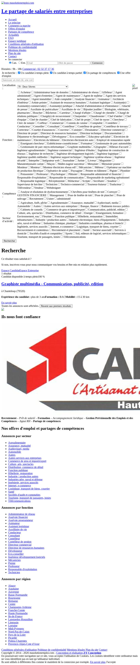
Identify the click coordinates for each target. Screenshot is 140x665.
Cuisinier (77, 129)
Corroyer (112, 191)
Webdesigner (54, 187)
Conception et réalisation (78, 652)
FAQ (11, 37)
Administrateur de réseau (85, 92)
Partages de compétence (21, 31)
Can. (14, 62)
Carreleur (65, 112)
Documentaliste (113, 133)
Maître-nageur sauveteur (71, 163)
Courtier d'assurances (43, 129)
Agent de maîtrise (92, 95)
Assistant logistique (99, 102)
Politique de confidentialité (22, 47)
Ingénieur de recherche (41, 153)
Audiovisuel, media (107, 202)
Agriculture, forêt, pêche (34, 202)
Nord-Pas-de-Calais (18, 631)
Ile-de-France (15, 616)
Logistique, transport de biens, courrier (97, 226)
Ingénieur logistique (107, 153)
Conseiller (38, 126)
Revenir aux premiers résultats (56, 306)
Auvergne (13, 591)
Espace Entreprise (29, 270)
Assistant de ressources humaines (68, 102)
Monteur (35, 167)
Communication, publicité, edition (106, 209)
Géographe (100, 146)
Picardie (12, 637)
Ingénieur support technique (66, 157)
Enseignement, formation (109, 213)
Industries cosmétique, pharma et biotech (101, 223)
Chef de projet (82, 119)
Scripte (86, 181)
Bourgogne (14, 597)
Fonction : (7, 139)
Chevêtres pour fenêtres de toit (87, 191)
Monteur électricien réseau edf (59, 167)
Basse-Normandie (17, 594)
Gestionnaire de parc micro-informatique (42, 146)
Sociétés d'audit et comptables (46, 233)
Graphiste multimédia (79, 146)
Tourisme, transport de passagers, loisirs (29, 497)
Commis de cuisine (77, 123)
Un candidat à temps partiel (67, 72)
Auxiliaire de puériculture (44, 109)
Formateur (86, 143)
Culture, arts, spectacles (20, 464)
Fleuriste (47, 216)
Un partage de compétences (101, 72)
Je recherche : (9, 72)
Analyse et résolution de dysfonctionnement (44, 191)
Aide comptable (63, 99)
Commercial (56, 123)
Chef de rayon (101, 119)
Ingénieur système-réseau (97, 157)
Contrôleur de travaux (116, 126)
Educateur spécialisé (99, 136)
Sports (68, 233)
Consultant (53, 126)
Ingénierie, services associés (23, 482)
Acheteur (26, 92)
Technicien (51, 184)
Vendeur (38, 187)
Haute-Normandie (18, 613)
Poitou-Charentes (17, 640)
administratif (64, 198)
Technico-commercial (72, 184)
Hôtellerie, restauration (90, 216)
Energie (88, 213)
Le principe (14, 22)
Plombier (125, 170)
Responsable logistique (33, 181)
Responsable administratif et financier (101, 174)
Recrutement (36, 198)
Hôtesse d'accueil (118, 146)
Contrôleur (68, 126)
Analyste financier (85, 99)
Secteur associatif (102, 230)
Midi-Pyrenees (16, 628)
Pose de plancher (104, 195)
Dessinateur (91, 129)
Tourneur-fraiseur (96, 184)
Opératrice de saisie (57, 170)
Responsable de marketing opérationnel (108, 177)
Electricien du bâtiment (46, 140)
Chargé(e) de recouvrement (55, 116)
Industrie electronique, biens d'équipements (92, 219)
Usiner (50, 198)
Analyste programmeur (20, 520)
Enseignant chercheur (32, 143)
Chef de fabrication (61, 119)
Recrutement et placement (66, 230)
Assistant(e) (120, 102)
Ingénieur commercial (60, 150)
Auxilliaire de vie (70, 109)
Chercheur (118, 119)
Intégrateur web (51, 160)
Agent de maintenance (68, 95)
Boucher (37, 112)
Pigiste (113, 170)
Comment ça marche (19, 25)
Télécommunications (74, 236)
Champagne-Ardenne (19, 607)
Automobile (14, 451)
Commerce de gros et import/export (66, 209)
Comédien (111, 123)
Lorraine (12, 625)
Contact (12, 56)
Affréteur (107, 92)
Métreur (99, 167)
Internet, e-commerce (62, 226)
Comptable (96, 123)
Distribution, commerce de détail (63, 213)
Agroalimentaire (59, 202)
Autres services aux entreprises (60, 206)
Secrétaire (98, 181)
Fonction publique (65, 216)
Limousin (13, 622)
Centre (11, 604)
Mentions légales (17, 50)
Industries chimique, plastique (60, 223)
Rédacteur (73, 181)
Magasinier (105, 160)
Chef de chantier (38, 119)
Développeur (59, 136)
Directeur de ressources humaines (59, 133)
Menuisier (93, 163)
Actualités (13, 34)
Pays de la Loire (17, 634)
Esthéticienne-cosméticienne (62, 143)
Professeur (42, 174)
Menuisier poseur (111, 163)
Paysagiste (76, 170)
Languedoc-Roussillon (20, 619)
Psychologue (58, 174)
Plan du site (14, 53)
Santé (86, 230)
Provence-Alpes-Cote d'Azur (23, 643)
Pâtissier (72, 174)
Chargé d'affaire (81, 112)
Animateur (103, 99)
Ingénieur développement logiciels (75, 153)
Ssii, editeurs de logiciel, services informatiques (101, 233)
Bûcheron (51, 112)
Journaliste (68, 160)
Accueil (12, 19)
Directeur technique (90, 133)
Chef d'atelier (115, 116)
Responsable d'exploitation (22, 569)
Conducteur (14, 532)
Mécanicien (85, 167)
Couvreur (63, 129)
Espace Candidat (10, 270)
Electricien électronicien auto (77, 140)
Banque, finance (89, 206)
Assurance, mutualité (82, 202)
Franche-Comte (16, 610)
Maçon (51, 163)
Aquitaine (13, 588)
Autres (37, 206)
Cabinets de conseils (32, 209)
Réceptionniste (57, 181)
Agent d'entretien (43, 95)
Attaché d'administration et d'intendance (97, 105)
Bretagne (13, 601)
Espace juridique (17, 41)
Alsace (12, 585)
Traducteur (115, 184)
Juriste (81, 160)
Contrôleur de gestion (89, 126)
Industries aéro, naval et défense (25, 479)
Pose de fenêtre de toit (80, 195)
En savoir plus (9, 302)
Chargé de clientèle (104, 112)
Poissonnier (27, 174)
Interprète (34, 160)
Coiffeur (42, 123)
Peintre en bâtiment (96, 170)
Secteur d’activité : (8, 220)
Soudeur (111, 181)
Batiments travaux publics (115, 206)
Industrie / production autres (51, 219)
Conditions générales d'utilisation (26, 44)
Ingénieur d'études (85, 150)
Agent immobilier (41, 99)
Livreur (92, 160)
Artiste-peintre (39, 102)
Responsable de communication (67, 177)
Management (57, 195)
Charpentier (80, 116)
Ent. (23, 62)
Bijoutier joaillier (92, 109)
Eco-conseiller (77, 136)
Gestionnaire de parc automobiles (113, 143)
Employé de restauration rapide (113, 140)
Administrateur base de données (51, 92)
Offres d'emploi (16, 28)
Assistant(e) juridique (60, 105)
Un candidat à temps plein (35, 72)
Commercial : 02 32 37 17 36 (38, 69)
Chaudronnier (97, 116)
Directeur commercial (112, 129)
